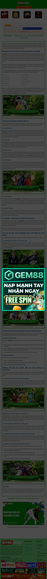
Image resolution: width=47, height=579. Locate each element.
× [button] (43, 270)
